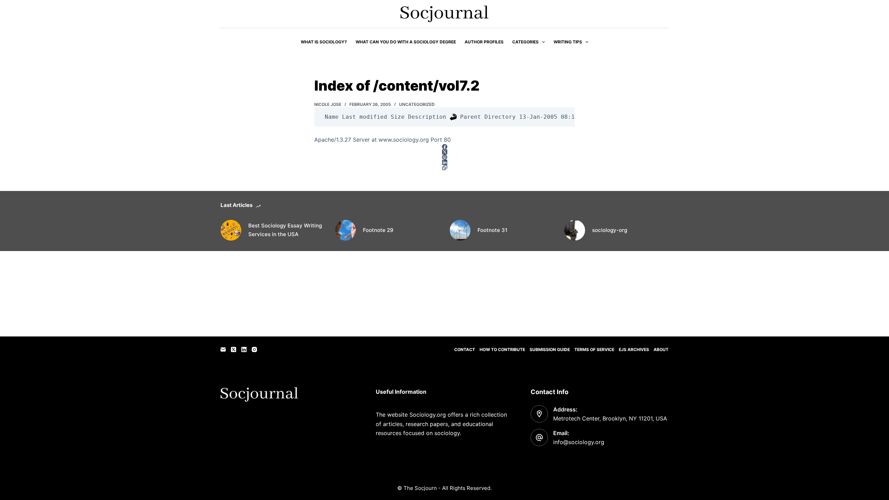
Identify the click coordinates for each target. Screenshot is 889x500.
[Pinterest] (444, 157)
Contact (464, 349)
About (661, 349)
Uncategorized (417, 104)
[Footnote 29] (345, 230)
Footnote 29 (378, 230)
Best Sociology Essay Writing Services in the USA (285, 230)
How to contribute (502, 349)
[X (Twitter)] (444, 152)
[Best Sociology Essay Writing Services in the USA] (231, 230)
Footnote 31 (492, 230)
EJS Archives (634, 349)
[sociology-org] (574, 230)
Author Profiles (484, 41)
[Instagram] (254, 349)
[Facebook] (444, 146)
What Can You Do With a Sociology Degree (406, 41)
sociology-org (609, 230)
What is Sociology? (324, 41)
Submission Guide (550, 349)
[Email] (223, 349)
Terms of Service (594, 349)
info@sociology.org (578, 442)
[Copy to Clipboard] (444, 167)
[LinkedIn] (444, 162)
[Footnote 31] (460, 230)
